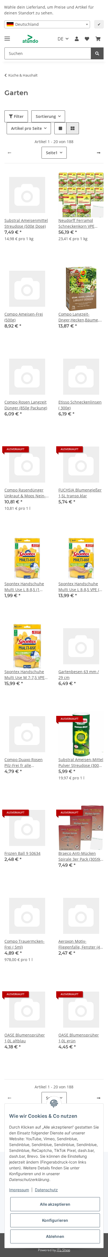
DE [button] (60, 39)
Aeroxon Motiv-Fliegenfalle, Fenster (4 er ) (79, 944)
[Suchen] (97, 53)
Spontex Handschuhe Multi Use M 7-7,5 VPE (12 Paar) (24, 674)
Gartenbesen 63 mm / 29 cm (78, 674)
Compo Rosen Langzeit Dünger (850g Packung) (25, 404)
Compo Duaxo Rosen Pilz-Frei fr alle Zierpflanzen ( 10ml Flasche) (23, 762)
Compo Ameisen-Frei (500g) (23, 317)
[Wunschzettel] (87, 38)
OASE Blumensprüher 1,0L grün (78, 1037)
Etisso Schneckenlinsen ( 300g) (80, 404)
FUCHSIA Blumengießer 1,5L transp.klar (80, 492)
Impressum (19, 1189)
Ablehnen (55, 1236)
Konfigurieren (55, 1220)
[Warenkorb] (98, 38)
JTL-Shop (63, 1250)
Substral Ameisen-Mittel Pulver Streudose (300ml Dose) (81, 762)
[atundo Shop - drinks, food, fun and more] (30, 39)
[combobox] (47, 24)
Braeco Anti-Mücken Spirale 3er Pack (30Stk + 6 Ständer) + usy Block (81, 856)
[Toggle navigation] (7, 36)
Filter (18, 116)
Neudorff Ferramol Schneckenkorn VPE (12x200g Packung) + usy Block (80, 223)
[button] (77, 38)
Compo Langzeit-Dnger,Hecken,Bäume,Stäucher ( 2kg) (81, 317)
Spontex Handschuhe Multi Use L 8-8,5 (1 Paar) (24, 586)
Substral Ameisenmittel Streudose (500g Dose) (26, 223)
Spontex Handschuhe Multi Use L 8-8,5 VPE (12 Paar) (81, 586)
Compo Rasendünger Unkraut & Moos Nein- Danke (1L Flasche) (25, 493)
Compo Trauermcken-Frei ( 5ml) (24, 944)
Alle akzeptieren (55, 1204)
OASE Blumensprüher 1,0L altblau (24, 1037)
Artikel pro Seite (26, 128)
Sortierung (46, 116)
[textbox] (47, 24)
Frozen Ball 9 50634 (22, 853)
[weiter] (99, 153)
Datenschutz (46, 1189)
